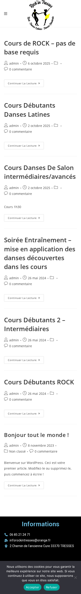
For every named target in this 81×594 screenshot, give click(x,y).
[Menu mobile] (5, 13)
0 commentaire (20, 69)
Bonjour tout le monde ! (36, 435)
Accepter (32, 587)
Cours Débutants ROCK (39, 382)
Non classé (17, 451)
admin (14, 63)
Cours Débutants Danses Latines (29, 109)
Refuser (51, 587)
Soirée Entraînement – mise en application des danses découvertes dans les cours (39, 253)
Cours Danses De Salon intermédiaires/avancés (40, 172)
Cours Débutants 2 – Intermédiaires (34, 324)
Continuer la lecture (26, 82)
